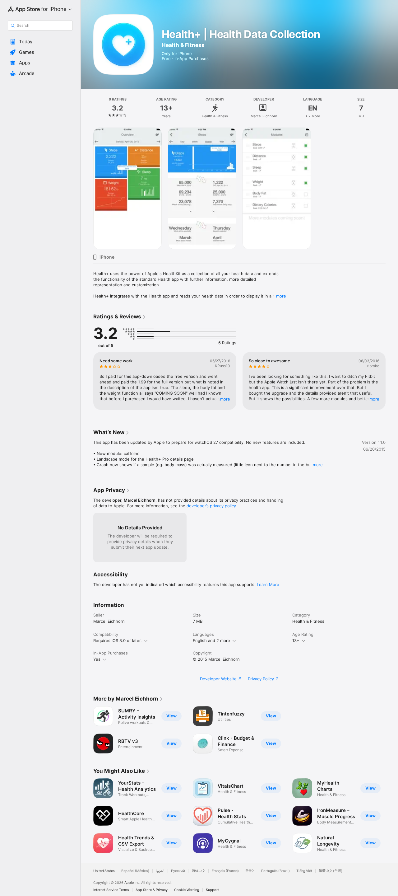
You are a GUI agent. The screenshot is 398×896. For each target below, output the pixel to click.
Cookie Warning (186, 890)
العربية (160, 871)
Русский (178, 871)
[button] (40, 41)
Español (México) (135, 871)
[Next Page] (391, 381)
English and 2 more (211, 640)
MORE (225, 398)
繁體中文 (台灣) (330, 871)
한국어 (250, 871)
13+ (295, 640)
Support (212, 890)
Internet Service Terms (111, 890)
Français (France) (225, 871)
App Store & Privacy (152, 890)
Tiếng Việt (304, 871)
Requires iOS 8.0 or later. (117, 640)
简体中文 (198, 871)
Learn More (268, 584)
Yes (96, 659)
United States (104, 871)
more (281, 295)
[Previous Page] (87, 381)
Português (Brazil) (275, 871)
